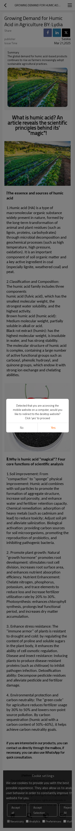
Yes (53, 427)
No (22, 427)
